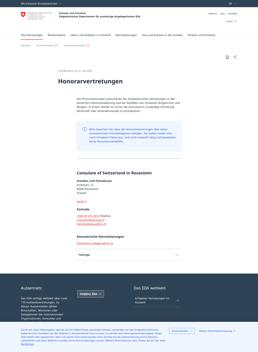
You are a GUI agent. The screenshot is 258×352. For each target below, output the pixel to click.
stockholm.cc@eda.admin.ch (95, 243)
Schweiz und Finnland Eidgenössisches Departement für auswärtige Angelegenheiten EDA (99, 15)
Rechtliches (27, 344)
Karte (80, 201)
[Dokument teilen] (235, 57)
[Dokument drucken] (227, 57)
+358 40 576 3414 (88, 216)
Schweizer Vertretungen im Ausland (152, 300)
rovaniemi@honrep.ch (91, 220)
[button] (32, 35)
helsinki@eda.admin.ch (91, 224)
